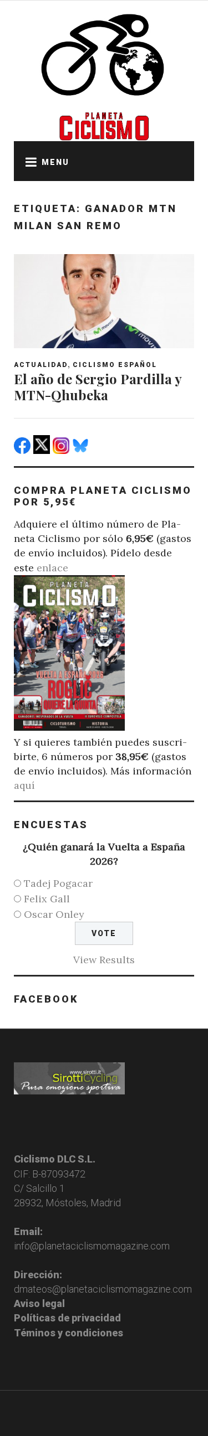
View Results (104, 959)
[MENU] (28, 161)
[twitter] (43, 450)
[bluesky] (82, 450)
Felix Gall (47, 898)
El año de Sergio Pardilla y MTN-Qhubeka (97, 387)
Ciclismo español (115, 365)
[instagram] (62, 450)
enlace (52, 567)
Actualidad (41, 365)
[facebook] (23, 450)
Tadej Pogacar (58, 883)
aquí (24, 785)
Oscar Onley (54, 914)
